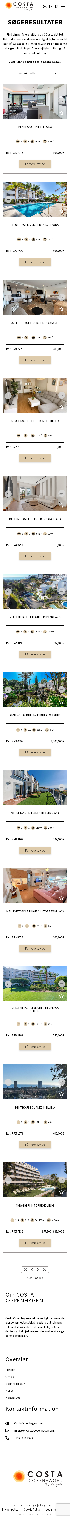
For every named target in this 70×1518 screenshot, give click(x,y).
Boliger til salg (15, 1383)
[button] (63, 5)
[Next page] (38, 1269)
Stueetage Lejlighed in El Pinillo (35, 421)
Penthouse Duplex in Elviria (35, 1107)
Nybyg (9, 1390)
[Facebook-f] (7, 1452)
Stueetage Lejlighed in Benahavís (35, 813)
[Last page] (45, 1269)
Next (61, 101)
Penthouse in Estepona (35, 127)
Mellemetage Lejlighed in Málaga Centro (35, 1009)
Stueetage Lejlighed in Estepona (35, 225)
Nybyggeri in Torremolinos (35, 1205)
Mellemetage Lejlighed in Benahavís (35, 617)
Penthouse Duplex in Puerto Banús (35, 715)
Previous (8, 101)
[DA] (45, 6)
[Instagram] (15, 1452)
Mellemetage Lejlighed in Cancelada (35, 519)
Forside (10, 1370)
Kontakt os (12, 1397)
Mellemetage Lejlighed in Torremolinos (35, 911)
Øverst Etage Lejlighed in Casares (35, 323)
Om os (9, 1377)
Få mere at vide (35, 164)
